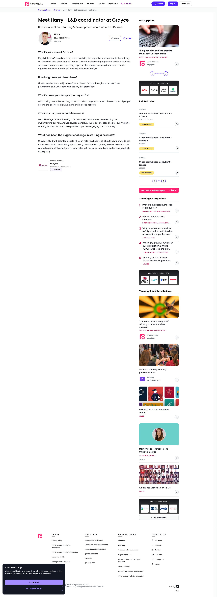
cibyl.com (88, 558)
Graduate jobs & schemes (128, 550)
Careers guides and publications (130, 571)
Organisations (44, 10)
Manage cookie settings (61, 562)
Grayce (56, 10)
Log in (172, 4)
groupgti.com (90, 563)
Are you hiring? (124, 567)
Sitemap (121, 545)
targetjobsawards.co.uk (94, 540)
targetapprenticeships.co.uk (95, 549)
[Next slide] (166, 73)
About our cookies (58, 557)
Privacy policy (57, 540)
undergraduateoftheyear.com (96, 545)
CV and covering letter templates (131, 576)
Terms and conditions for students (65, 552)
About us (121, 540)
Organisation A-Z (124, 555)
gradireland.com (91, 554)
